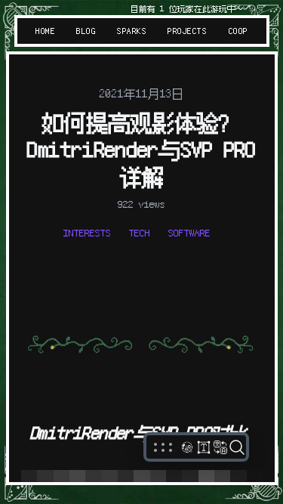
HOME (45, 31)
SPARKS (131, 31)
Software (189, 232)
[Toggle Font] (203, 447)
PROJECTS (187, 31)
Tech (139, 232)
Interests (87, 232)
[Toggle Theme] (187, 447)
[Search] (237, 447)
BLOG (86, 31)
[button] (163, 447)
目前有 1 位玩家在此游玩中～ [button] (187, 9)
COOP (238, 31)
